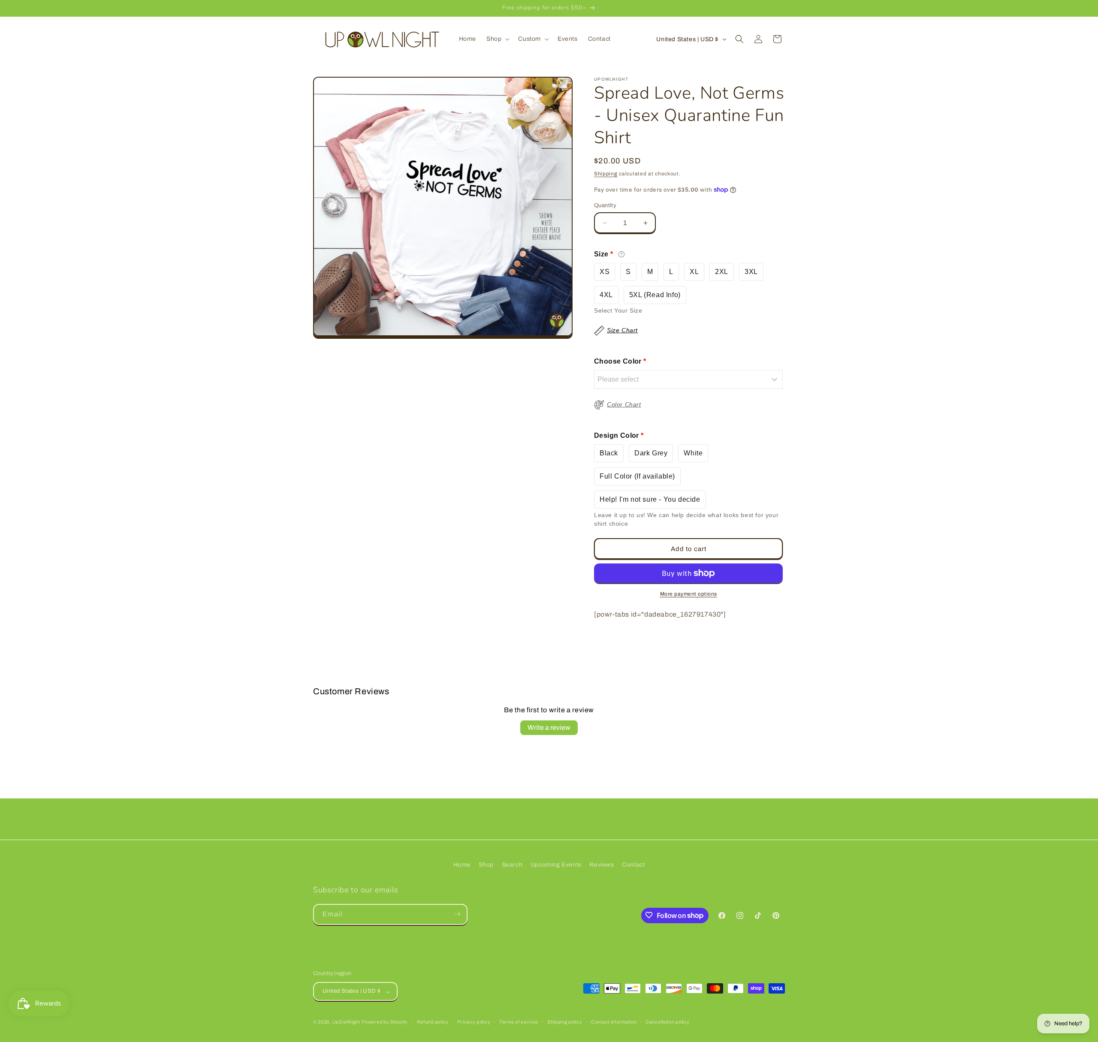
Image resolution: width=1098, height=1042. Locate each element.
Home (462, 864)
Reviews (601, 864)
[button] (497, 39)
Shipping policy (564, 1021)
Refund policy (433, 1021)
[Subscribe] (457, 914)
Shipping (606, 174)
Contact (633, 864)
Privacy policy (473, 1021)
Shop (486, 864)
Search (512, 864)
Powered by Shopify (385, 1022)
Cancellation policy (667, 1021)
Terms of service (518, 1021)
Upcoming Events (556, 864)
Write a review (549, 727)
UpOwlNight (346, 1022)
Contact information (613, 1021)
